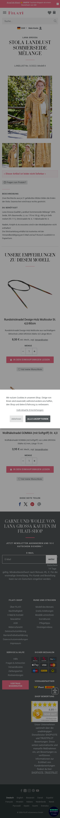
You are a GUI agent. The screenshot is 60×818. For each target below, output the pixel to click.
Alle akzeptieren (37, 419)
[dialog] (30, 409)
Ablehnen (16, 419)
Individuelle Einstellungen (30, 410)
